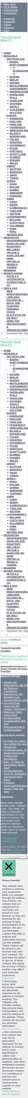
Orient (11, 166)
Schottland (18, 154)
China (13, 202)
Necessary (10, 981)
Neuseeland (15, 234)
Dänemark (16, 118)
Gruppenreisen (17, 240)
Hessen (14, 82)
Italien (14, 139)
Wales (14, 163)
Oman (13, 175)
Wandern (10, 270)
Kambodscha (18, 208)
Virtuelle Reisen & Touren (13, 264)
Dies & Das (10, 288)
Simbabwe (16, 193)
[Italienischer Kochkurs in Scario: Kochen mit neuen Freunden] (14, 661)
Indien (14, 205)
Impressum (10, 13)
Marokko (16, 172)
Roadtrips (14, 246)
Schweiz (15, 157)
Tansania (16, 196)
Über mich (9, 4)
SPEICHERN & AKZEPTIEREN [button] (11, 1093)
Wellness (13, 249)
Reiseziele (10, 56)
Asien (10, 199)
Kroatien (16, 142)
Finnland (16, 124)
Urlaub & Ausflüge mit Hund (16, 255)
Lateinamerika (16, 216)
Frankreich (17, 127)
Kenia (13, 184)
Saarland (16, 100)
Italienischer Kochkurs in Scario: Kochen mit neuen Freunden (14, 668)
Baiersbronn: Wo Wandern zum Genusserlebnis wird (15, 697)
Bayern (14, 76)
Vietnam (15, 213)
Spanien (15, 160)
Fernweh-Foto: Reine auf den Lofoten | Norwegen (15, 706)
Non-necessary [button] (11, 1028)
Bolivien (15, 219)
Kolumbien (17, 225)
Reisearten (11, 237)
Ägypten (15, 169)
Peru (13, 231)
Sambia (14, 190)
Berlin (14, 79)
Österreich (17, 145)
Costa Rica (17, 222)
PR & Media (10, 7)
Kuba (13, 228)
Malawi (14, 187)
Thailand (16, 210)
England (15, 121)
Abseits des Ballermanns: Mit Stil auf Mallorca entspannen (15, 687)
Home (7, 53)
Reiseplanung (13, 273)
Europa (12, 115)
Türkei (14, 178)
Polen (14, 148)
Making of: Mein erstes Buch (13, 713)
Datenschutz (11, 10)
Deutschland (16, 59)
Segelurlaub (16, 243)
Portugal (16, 151)
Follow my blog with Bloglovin (13, 851)
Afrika (11, 181)
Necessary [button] (8, 978)
